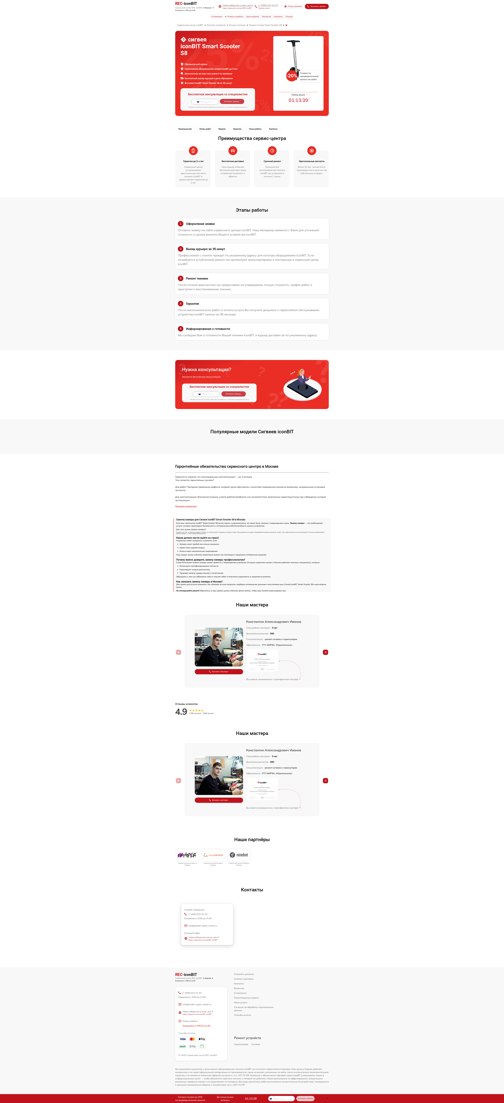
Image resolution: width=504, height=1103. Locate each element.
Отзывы (289, 16)
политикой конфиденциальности (236, 107)
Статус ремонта (295, 6)
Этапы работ (205, 129)
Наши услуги (240, 1002)
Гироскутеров (241, 1044)
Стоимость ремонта (244, 974)
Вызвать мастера (220, 671)
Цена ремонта (252, 16)
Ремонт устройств (235, 16)
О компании (216, 16)
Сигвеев (256, 1044)
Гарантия (237, 129)
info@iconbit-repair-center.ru (202, 925)
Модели (222, 129)
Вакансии (266, 16)
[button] (325, 652)
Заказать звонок (318, 6)
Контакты (278, 16)
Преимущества (185, 129)
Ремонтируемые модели (246, 997)
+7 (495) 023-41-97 (268, 5)
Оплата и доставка (243, 979)
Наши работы (255, 129)
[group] (187, 857)
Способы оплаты (242, 1015)
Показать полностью (185, 506)
